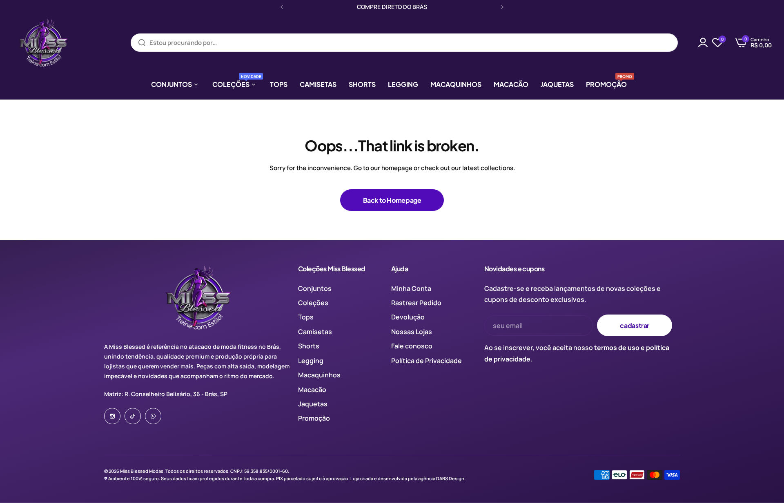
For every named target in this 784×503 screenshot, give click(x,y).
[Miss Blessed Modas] (43, 42)
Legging (310, 360)
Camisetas (315, 331)
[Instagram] (112, 416)
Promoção (314, 418)
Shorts (308, 345)
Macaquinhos (319, 374)
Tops (306, 316)
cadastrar (634, 325)
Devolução (408, 316)
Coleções (313, 302)
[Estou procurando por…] (142, 42)
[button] (282, 7)
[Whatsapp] (153, 416)
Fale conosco (411, 345)
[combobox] (404, 42)
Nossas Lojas (411, 331)
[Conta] (703, 42)
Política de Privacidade (426, 360)
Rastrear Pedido (416, 302)
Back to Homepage (392, 200)
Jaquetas (312, 403)
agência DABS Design (441, 478)
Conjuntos (315, 288)
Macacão (312, 389)
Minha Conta (411, 288)
